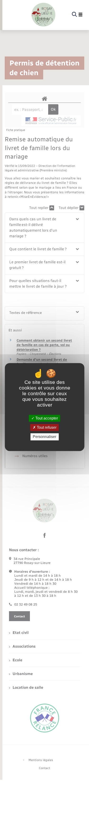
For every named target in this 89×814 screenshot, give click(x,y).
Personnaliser (44, 437)
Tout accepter (46, 418)
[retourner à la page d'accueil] (43, 14)
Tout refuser (46, 427)
